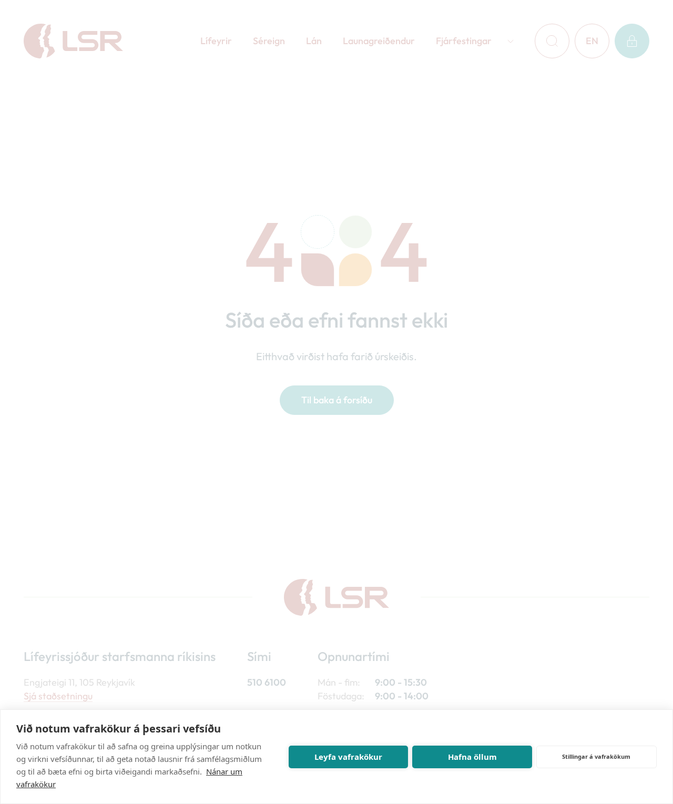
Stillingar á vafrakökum (596, 756)
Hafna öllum (472, 756)
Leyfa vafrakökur (348, 756)
